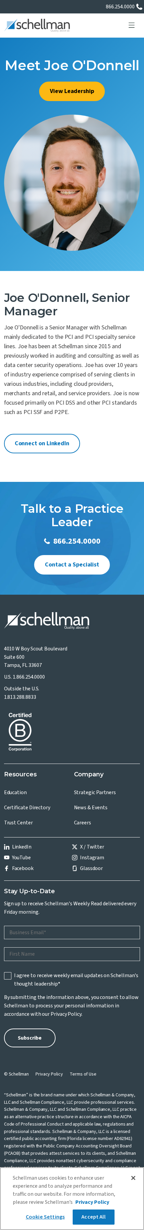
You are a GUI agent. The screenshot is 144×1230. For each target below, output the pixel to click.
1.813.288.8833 (20, 697)
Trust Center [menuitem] (18, 822)
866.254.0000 (120, 6)
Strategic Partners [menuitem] (95, 792)
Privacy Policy (66, 1014)
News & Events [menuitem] (90, 807)
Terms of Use (83, 1074)
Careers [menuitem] (82, 822)
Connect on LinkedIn (42, 443)
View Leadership (72, 91)
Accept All (93, 1217)
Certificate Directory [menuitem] (27, 807)
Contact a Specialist (72, 564)
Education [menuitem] (15, 792)
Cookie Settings (45, 1217)
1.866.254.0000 (29, 677)
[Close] (133, 1178)
